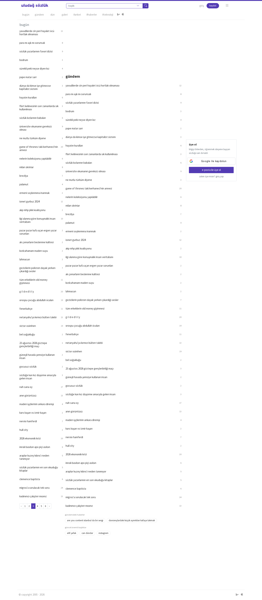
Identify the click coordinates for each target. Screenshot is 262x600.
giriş (201, 5)
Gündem (39, 14)
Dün (52, 14)
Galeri (65, 14)
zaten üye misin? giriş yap (211, 176)
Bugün (25, 14)
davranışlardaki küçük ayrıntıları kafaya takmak (132, 520)
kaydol (212, 5)
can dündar (87, 533)
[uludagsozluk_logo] (34, 6)
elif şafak (71, 533)
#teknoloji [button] (107, 14)
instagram (103, 533)
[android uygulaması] (118, 14)
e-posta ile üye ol (211, 170)
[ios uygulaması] (123, 14)
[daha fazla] (227, 5)
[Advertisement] (154, 45)
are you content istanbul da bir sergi (85, 520)
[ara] (145, 5)
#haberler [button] (91, 14)
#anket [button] (77, 14)
